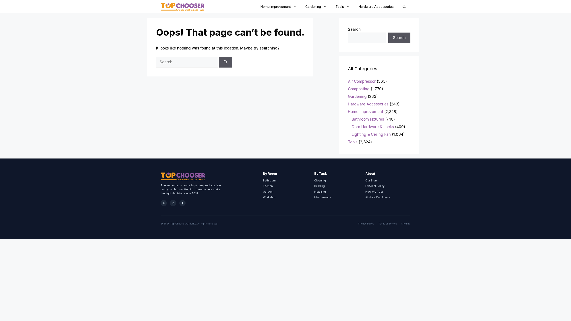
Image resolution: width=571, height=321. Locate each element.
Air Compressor (362, 81)
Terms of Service (388, 223)
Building (319, 186)
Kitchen (268, 186)
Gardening (313, 6)
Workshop (269, 197)
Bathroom (269, 180)
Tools (339, 6)
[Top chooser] (183, 6)
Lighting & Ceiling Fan (371, 134)
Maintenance (322, 197)
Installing (320, 191)
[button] (404, 6)
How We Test (374, 191)
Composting (359, 89)
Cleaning (320, 180)
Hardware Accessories (376, 6)
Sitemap (405, 223)
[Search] (225, 62)
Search (354, 29)
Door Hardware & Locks (373, 127)
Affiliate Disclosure (377, 197)
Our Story (371, 180)
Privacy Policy (366, 223)
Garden (268, 191)
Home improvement (275, 6)
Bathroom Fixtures (368, 119)
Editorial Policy (375, 186)
